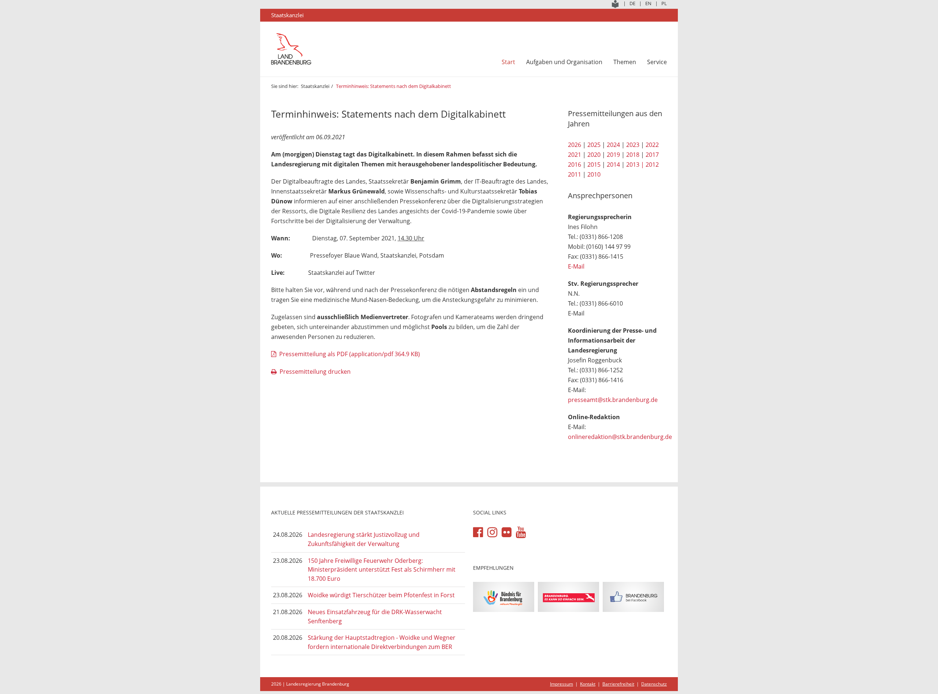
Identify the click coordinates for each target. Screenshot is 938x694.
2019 (613, 155)
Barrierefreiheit (618, 684)
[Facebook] (478, 532)
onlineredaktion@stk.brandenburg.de (620, 437)
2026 (574, 145)
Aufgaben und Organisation (564, 62)
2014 (613, 164)
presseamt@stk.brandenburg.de (613, 400)
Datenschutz (654, 684)
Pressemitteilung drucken (315, 371)
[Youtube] (521, 532)
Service (657, 62)
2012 (652, 164)
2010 (594, 174)
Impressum (561, 684)
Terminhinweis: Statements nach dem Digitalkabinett (393, 86)
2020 (594, 155)
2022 (652, 145)
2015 (594, 164)
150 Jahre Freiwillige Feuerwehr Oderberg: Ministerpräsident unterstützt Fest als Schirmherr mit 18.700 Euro (381, 570)
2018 (632, 155)
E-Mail (576, 266)
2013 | (635, 164)
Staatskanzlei (315, 86)
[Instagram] (492, 532)
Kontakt (587, 684)
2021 (574, 155)
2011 (574, 174)
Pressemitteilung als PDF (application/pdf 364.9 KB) (349, 354)
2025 (594, 145)
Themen (624, 62)
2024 (613, 145)
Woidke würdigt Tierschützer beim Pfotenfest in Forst (381, 595)
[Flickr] (507, 532)
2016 (574, 164)
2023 (632, 145)
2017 (652, 155)
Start (508, 62)
